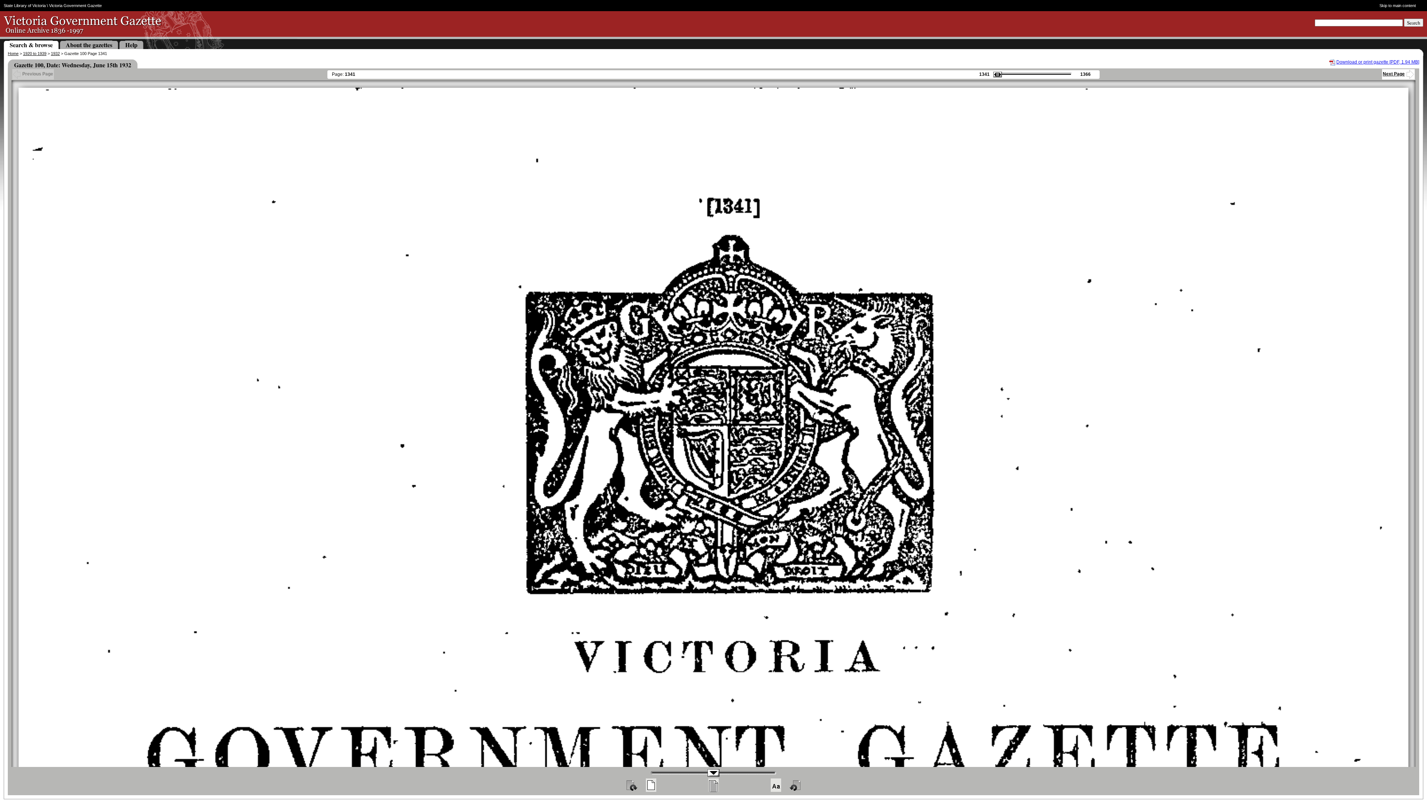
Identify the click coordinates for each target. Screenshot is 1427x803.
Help (131, 45)
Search (1413, 22)
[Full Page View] (651, 785)
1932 (55, 53)
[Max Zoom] (776, 785)
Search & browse (31, 45)
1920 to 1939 (34, 53)
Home (13, 53)
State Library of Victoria (25, 5)
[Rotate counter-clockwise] (796, 785)
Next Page (1394, 74)
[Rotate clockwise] (631, 785)
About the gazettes (89, 45)
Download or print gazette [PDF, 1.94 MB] (1377, 62)
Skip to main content (1397, 5)
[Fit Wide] (713, 785)
